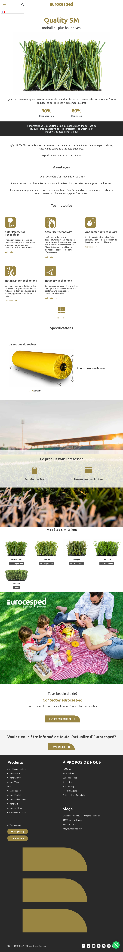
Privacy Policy (68, 786)
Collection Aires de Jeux (17, 812)
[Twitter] (88, 946)
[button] (4, 4)
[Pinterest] (109, 946)
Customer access (70, 778)
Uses (9, 786)
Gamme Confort (14, 778)
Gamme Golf (12, 804)
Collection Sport (14, 791)
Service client (68, 773)
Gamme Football (14, 795)
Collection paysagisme (16, 769)
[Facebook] (83, 946)
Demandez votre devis (34, 479)
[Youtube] (93, 946)
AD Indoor (16, 583)
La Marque (67, 769)
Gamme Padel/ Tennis (16, 799)
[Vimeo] (99, 946)
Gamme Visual (13, 782)
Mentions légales (70, 791)
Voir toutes (61, 318)
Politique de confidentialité (74, 795)
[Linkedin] (104, 946)
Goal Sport (107, 560)
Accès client (68, 782)
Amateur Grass (16, 560)
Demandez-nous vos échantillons (88, 479)
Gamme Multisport (15, 808)
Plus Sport (76, 560)
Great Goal (46, 560)
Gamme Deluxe (13, 773)
